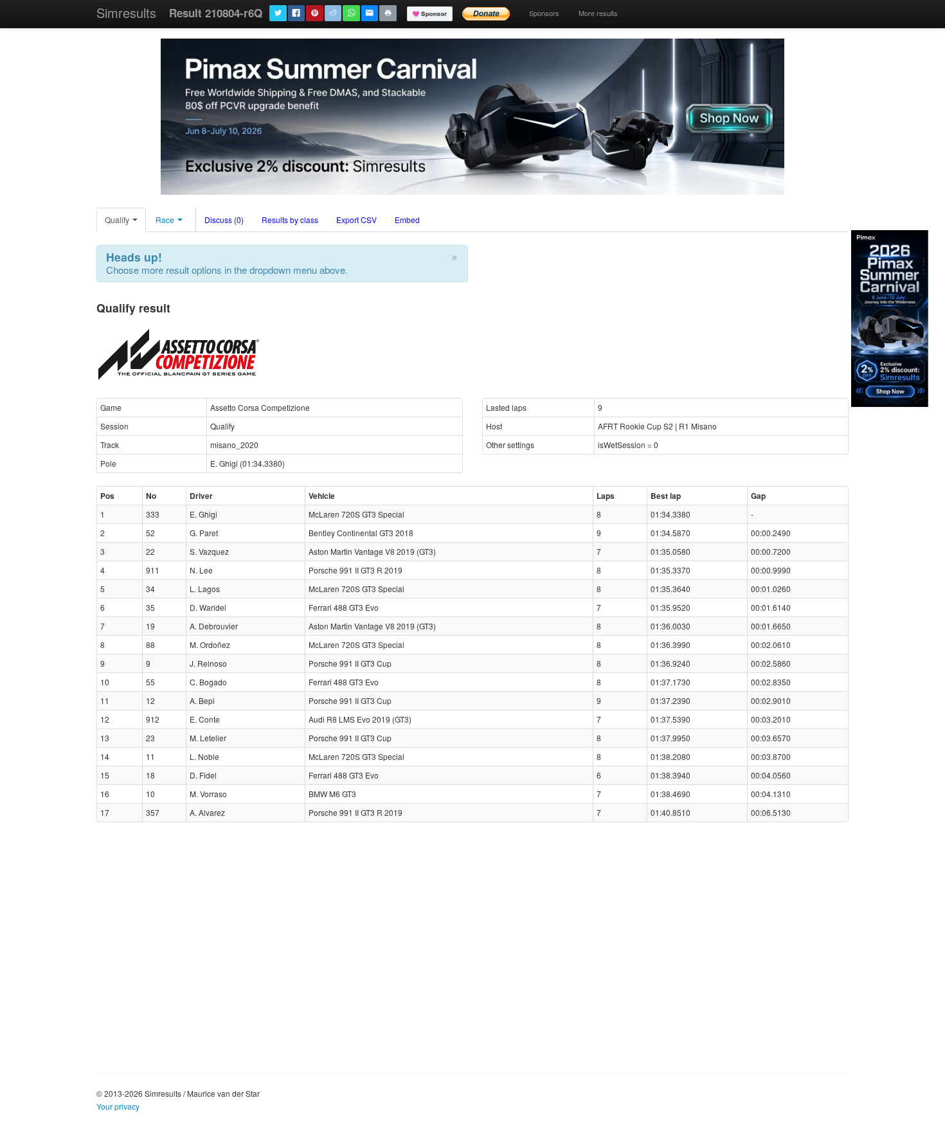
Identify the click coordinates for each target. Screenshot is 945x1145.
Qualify (118, 219)
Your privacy (118, 1106)
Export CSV (356, 219)
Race (166, 219)
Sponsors (544, 13)
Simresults (126, 12)
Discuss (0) (224, 219)
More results (598, 13)
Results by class (290, 219)
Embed (407, 219)
